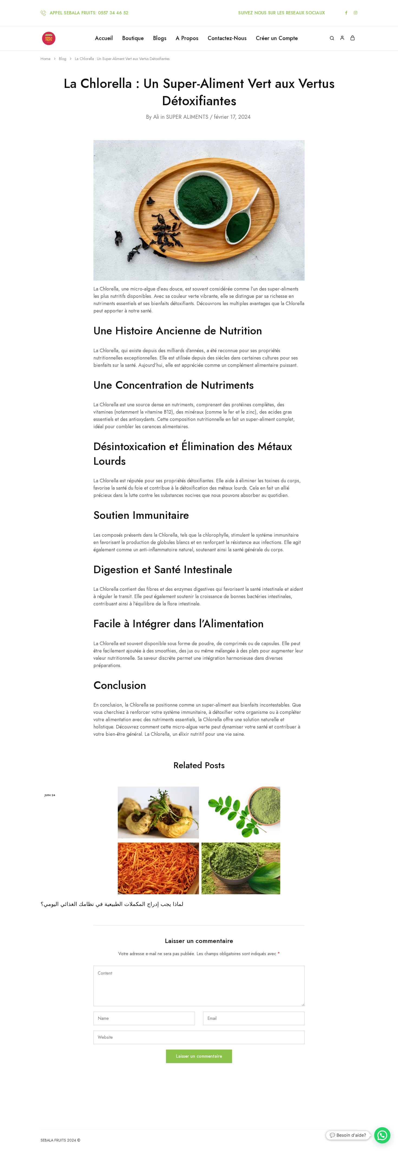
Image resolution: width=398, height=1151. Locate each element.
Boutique (133, 38)
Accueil (104, 38)
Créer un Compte (277, 38)
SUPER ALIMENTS (187, 117)
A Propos (187, 38)
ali (156, 117)
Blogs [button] (160, 38)
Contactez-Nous (227, 38)
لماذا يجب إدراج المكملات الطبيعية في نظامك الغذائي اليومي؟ (112, 904)
